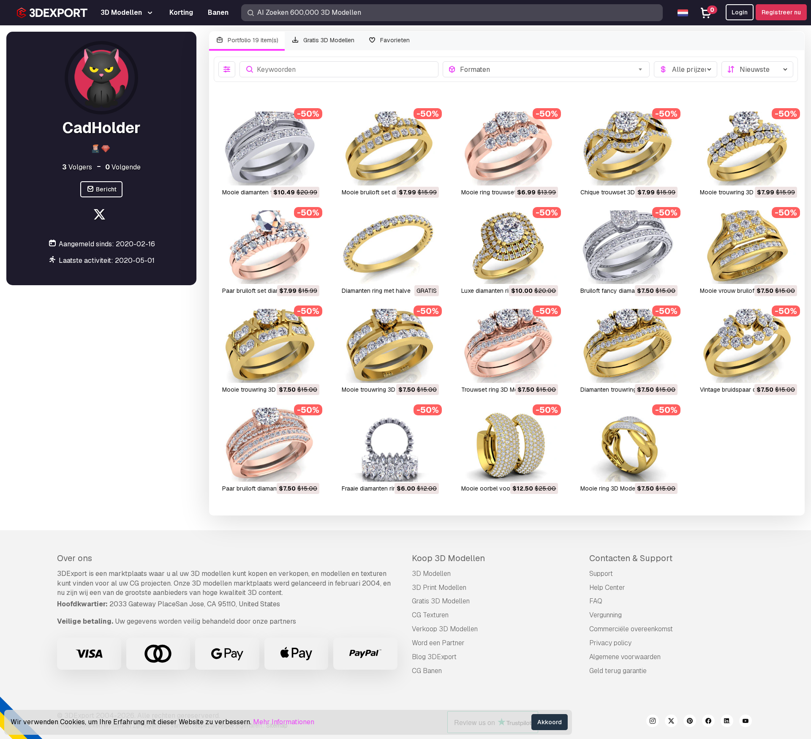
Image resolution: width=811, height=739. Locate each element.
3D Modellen (431, 573)
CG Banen (427, 670)
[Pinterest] (689, 722)
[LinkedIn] (726, 722)
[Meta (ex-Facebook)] (708, 722)
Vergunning (605, 615)
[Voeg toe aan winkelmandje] (289, 173)
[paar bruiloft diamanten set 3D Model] (270, 445)
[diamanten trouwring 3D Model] (628, 346)
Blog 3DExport (434, 656)
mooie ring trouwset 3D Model (502, 192)
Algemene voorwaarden (625, 656)
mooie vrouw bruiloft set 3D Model (747, 291)
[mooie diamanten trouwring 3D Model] (270, 148)
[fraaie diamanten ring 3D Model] (389, 445)
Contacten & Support (630, 558)
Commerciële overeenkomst (631, 628)
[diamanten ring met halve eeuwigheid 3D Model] (389, 247)
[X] (100, 215)
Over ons (74, 558)
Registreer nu (781, 12)
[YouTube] (745, 722)
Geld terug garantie (618, 670)
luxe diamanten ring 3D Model (502, 291)
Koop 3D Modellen (448, 558)
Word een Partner (438, 642)
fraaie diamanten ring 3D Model (384, 488)
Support (601, 573)
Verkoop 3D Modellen (445, 628)
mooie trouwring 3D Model (736, 192)
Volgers (77, 167)
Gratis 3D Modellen (328, 40)
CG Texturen (430, 615)
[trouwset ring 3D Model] (509, 346)
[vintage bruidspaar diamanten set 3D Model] (748, 346)
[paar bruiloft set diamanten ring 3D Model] (270, 247)
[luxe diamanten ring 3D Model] (509, 247)
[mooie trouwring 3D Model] (748, 148)
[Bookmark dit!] (307, 173)
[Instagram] (652, 722)
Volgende (123, 167)
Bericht (106, 189)
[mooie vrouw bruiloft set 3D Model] (748, 247)
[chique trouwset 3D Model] (628, 148)
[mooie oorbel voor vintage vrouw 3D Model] (509, 445)
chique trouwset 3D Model (616, 192)
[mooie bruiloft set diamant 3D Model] (389, 148)
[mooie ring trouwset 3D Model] (509, 148)
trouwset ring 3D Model (493, 389)
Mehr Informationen (283, 721)
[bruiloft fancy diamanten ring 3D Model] (628, 247)
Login (740, 12)
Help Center (607, 587)
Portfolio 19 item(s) (252, 40)
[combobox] (552, 69)
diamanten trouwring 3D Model (622, 389)
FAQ (595, 601)
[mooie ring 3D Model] (628, 445)
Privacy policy (610, 642)
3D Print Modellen (439, 587)
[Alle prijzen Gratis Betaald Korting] (685, 69)
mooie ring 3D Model (608, 488)
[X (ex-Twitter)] (671, 722)
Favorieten (394, 40)
